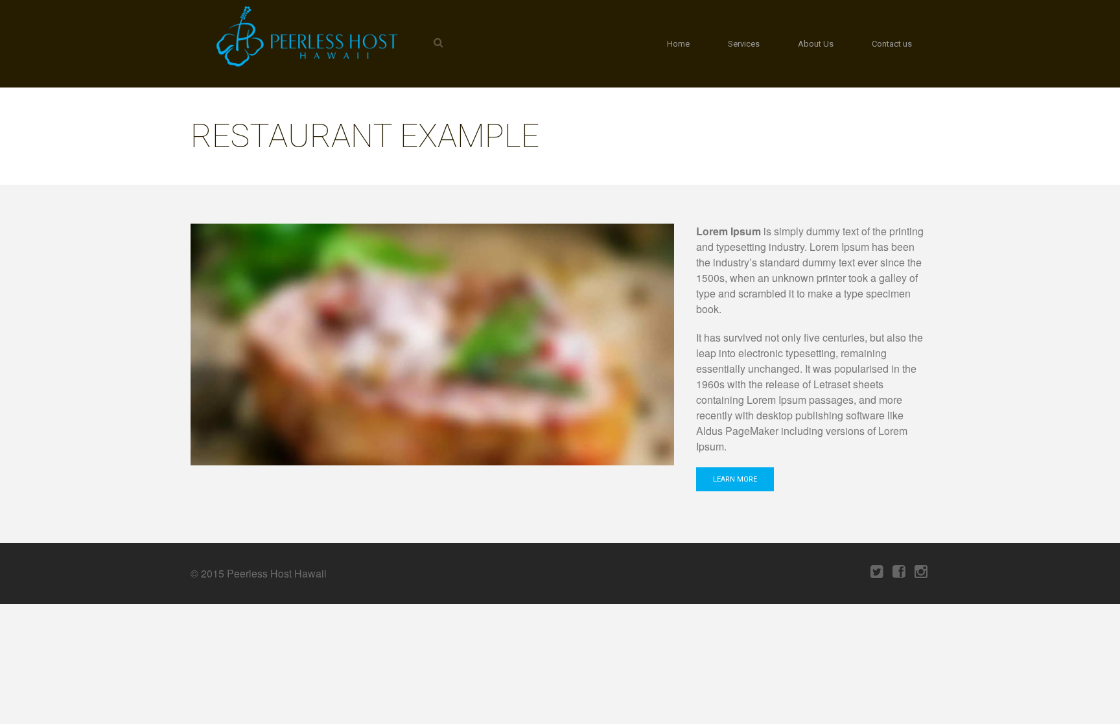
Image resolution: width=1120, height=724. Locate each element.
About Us (816, 44)
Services (744, 44)
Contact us (892, 44)
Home (678, 44)
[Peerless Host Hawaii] (304, 36)
